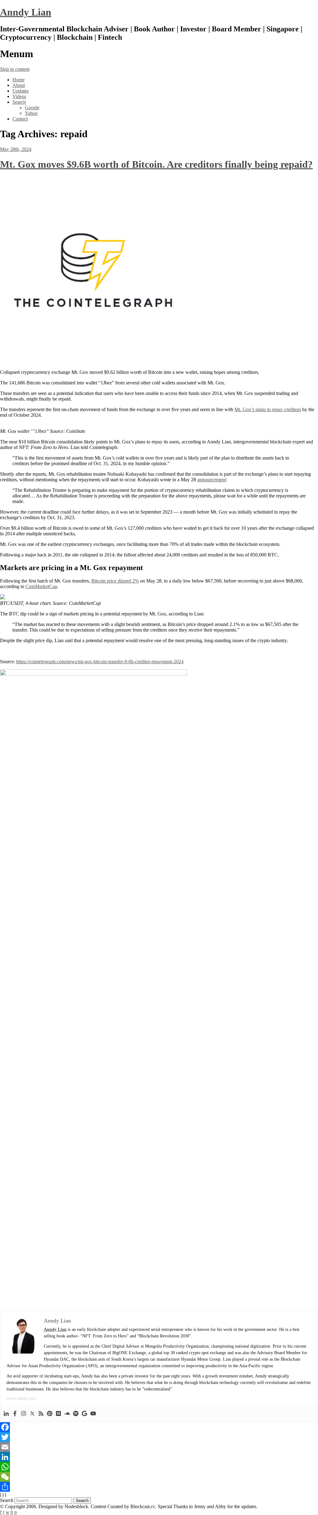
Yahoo (31, 113)
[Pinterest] (49, 1414)
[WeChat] (159, 1477)
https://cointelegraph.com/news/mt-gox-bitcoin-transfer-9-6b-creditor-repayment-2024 (100, 661)
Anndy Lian (25, 12)
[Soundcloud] (67, 1414)
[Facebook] (15, 1414)
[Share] (159, 1487)
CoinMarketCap (41, 586)
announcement (211, 479)
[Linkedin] (6, 1414)
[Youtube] (93, 1414)
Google (32, 107)
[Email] (159, 1447)
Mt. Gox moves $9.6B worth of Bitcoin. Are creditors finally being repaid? (156, 164)
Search (19, 102)
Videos (19, 96)
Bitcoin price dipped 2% (115, 580)
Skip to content (15, 69)
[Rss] (41, 1414)
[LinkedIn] (159, 1457)
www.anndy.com (21, 1398)
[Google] (84, 1414)
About (18, 85)
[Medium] (58, 1414)
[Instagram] (23, 1414)
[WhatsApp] (159, 1467)
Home (18, 79)
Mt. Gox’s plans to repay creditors (267, 409)
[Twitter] (32, 1414)
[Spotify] (76, 1414)
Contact (20, 118)
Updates (20, 90)
